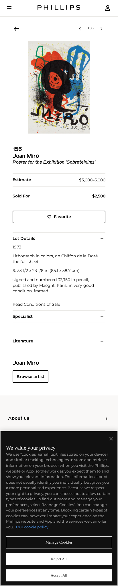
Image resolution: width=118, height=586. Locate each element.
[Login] (107, 8)
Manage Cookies (59, 542)
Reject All (59, 559)
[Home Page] (59, 8)
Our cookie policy (32, 527)
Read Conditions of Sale (36, 304)
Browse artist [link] (30, 376)
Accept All (59, 575)
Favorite (62, 216)
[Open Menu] (13, 8)
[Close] (111, 438)
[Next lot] (101, 29)
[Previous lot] (80, 29)
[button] (59, 87)
